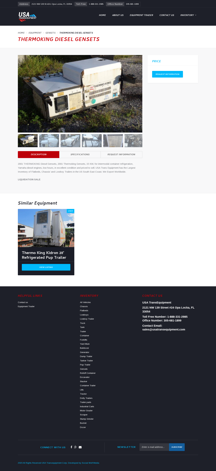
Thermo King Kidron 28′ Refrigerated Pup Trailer (44, 256)
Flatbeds (84, 310)
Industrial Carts (87, 406)
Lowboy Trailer (87, 319)
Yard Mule (84, 344)
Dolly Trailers (86, 398)
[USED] (46, 227)
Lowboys (84, 315)
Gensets (84, 369)
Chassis (84, 306)
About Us (117, 15)
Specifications (80, 155)
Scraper (83, 414)
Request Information (121, 155)
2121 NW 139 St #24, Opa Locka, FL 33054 (52, 4)
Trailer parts (85, 402)
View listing (46, 267)
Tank (82, 327)
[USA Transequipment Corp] (27, 17)
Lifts (82, 390)
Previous (19, 140)
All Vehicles (85, 302)
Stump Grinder (86, 419)
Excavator (84, 377)
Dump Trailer (86, 356)
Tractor (83, 394)
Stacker (83, 381)
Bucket (83, 423)
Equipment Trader (141, 15)
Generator (84, 352)
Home (102, 15)
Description (38, 155)
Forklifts (83, 340)
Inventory (187, 15)
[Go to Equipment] (35, 33)
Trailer (83, 331)
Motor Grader (86, 410)
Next (140, 140)
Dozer (83, 427)
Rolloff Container (88, 373)
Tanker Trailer (86, 360)
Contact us (167, 15)
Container (84, 335)
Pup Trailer (85, 365)
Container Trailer (88, 385)
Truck (82, 323)
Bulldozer (84, 348)
